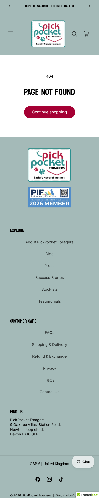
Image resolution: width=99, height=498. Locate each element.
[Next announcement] (89, 5)
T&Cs (49, 380)
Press (49, 265)
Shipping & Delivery (49, 344)
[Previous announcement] (9, 5)
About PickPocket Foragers (49, 242)
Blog (49, 254)
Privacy (49, 368)
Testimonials (49, 301)
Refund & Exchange (49, 356)
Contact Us (49, 392)
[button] (10, 34)
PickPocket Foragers (36, 495)
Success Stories (49, 277)
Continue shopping (49, 112)
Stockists (49, 289)
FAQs (49, 332)
